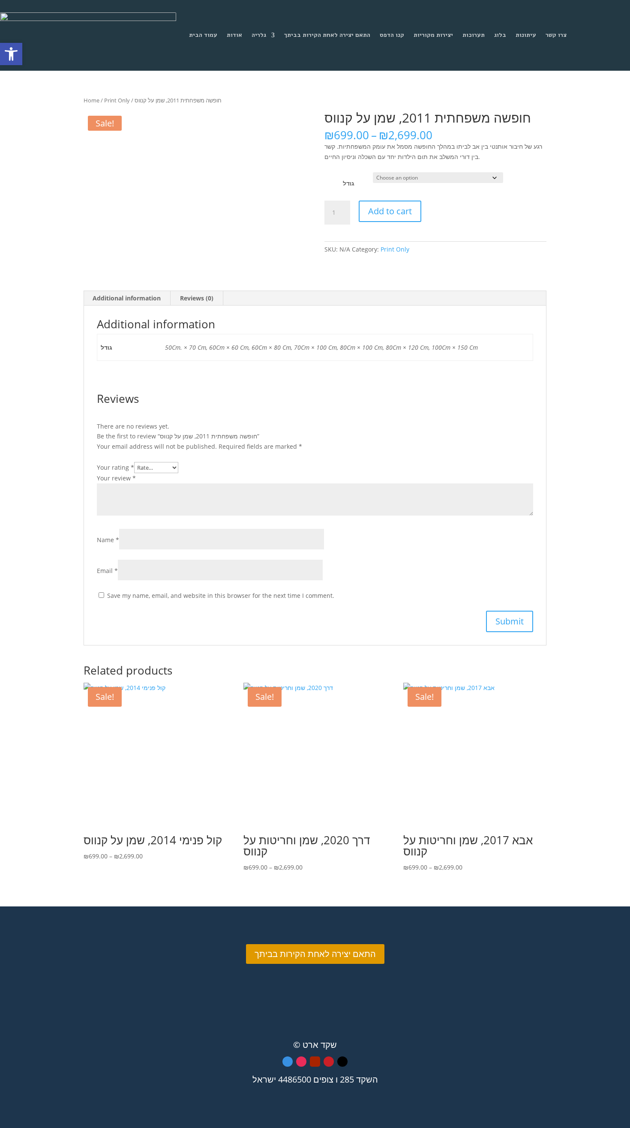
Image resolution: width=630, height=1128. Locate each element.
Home (91, 100)
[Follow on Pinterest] (329, 1061)
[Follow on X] (342, 1061)
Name (108, 540)
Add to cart (390, 211)
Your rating (115, 467)
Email (107, 571)
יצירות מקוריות (433, 35)
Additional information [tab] (127, 298)
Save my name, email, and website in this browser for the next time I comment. (220, 595)
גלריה (259, 35)
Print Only (117, 100)
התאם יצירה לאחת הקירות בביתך (327, 35)
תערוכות (473, 35)
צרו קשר (556, 35)
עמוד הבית (203, 35)
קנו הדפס (392, 35)
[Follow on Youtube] (315, 1061)
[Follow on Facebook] (287, 1061)
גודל (348, 183)
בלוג (500, 35)
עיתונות (526, 35)
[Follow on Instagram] (301, 1061)
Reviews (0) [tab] (196, 298)
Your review (116, 478)
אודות (234, 35)
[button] (11, 54)
